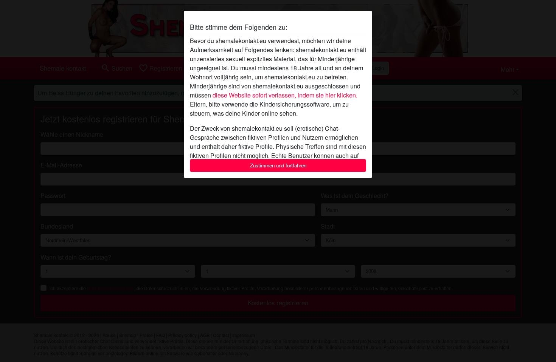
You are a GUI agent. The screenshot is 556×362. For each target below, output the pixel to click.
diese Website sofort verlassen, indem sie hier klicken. (285, 95)
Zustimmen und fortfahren (278, 165)
